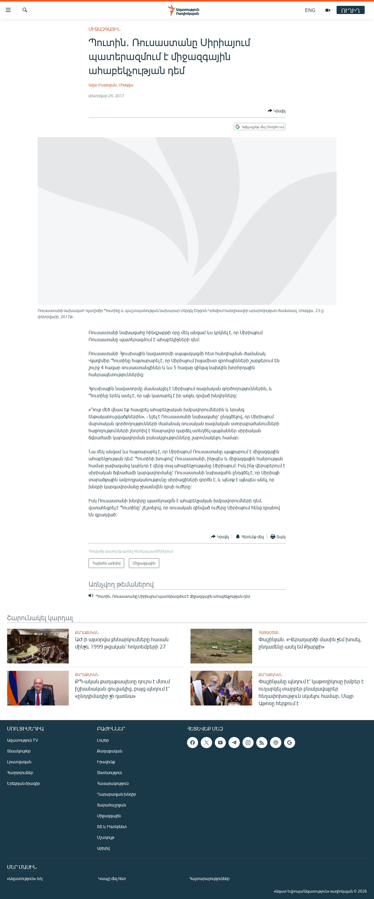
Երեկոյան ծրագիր (23, 783)
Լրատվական (19, 761)
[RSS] (261, 742)
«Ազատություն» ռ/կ (24, 878)
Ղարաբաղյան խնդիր (116, 794)
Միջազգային (104, 29)
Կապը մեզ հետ (112, 878)
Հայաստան (269, 632)
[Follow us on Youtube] (220, 742)
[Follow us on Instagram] (248, 742)
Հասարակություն (113, 783)
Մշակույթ (105, 837)
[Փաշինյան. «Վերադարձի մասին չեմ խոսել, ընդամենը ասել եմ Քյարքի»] (221, 646)
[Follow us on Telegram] (234, 742)
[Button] (276, 110)
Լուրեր (103, 740)
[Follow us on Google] (289, 742)
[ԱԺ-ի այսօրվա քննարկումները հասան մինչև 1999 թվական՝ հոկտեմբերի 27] (38, 646)
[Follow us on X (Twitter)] (206, 742)
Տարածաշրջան (111, 804)
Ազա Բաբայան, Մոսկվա (111, 84)
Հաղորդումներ (20, 772)
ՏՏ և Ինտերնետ (112, 826)
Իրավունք (106, 761)
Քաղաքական (87, 632)
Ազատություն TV (22, 740)
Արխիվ (103, 848)
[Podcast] (275, 742)
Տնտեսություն (109, 772)
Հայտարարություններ (209, 878)
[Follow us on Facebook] (192, 742)
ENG (310, 10)
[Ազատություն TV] (328, 10)
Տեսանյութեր (18, 750)
